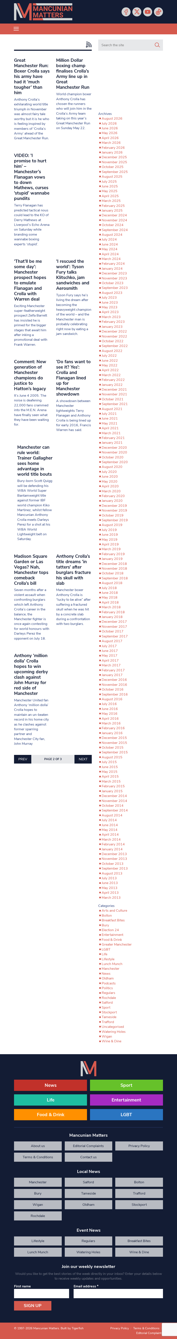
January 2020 (112, 500)
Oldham (108, 978)
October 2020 (112, 457)
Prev (22, 759)
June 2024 (110, 244)
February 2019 (113, 554)
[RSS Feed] (88, 45)
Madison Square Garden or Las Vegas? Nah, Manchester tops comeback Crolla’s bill (31, 569)
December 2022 (114, 331)
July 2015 (109, 762)
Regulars (108, 992)
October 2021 (112, 399)
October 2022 (112, 341)
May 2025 (109, 191)
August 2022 (112, 351)
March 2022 (111, 375)
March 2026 (111, 142)
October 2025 (112, 167)
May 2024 (109, 249)
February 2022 (113, 379)
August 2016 (112, 699)
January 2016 (112, 733)
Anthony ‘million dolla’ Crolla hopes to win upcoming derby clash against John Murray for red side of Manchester (31, 674)
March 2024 (111, 259)
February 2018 (113, 612)
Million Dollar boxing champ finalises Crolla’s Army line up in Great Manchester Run (72, 73)
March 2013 (111, 897)
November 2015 (114, 742)
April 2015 (110, 776)
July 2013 (109, 878)
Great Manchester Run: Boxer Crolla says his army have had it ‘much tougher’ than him (32, 76)
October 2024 (112, 225)
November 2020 (114, 452)
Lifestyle (108, 959)
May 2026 (109, 133)
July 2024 (109, 239)
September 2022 (115, 346)
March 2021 (111, 433)
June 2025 (110, 186)
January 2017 (112, 675)
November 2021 (114, 394)
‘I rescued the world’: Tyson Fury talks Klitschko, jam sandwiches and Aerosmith (72, 274)
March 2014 (111, 839)
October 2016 (112, 689)
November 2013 (114, 858)
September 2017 (115, 636)
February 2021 (113, 438)
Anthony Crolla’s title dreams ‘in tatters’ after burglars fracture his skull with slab (73, 569)
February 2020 (113, 496)
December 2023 (114, 273)
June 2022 (110, 360)
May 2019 (109, 539)
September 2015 (115, 752)
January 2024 (112, 268)
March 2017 (111, 665)
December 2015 (114, 737)
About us (38, 1146)
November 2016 (114, 684)
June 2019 (110, 534)
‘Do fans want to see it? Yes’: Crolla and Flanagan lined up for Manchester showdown (73, 378)
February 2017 (113, 670)
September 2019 (115, 520)
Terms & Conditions (38, 1157)
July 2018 (109, 588)
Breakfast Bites (113, 920)
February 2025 (113, 205)
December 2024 (114, 215)
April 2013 (110, 892)
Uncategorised (113, 1026)
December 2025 (114, 157)
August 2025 (112, 176)
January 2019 (112, 558)
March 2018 (111, 607)
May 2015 (109, 771)
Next (83, 759)
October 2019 (112, 515)
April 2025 (110, 196)
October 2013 (112, 863)
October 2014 (112, 805)
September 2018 (115, 578)
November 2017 (114, 626)
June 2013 (110, 883)
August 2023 (112, 292)
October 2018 (112, 573)
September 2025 (115, 172)
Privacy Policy (139, 1146)
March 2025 (111, 200)
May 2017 (109, 655)
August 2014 (112, 815)
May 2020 (109, 481)
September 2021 (115, 404)
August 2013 (112, 873)
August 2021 (112, 409)
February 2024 (113, 263)
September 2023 (115, 287)
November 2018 (114, 568)
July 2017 (109, 646)
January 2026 (112, 152)
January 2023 (112, 326)
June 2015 (110, 767)
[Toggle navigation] (16, 29)
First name (22, 1286)
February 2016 (113, 728)
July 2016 (109, 704)
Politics (107, 988)
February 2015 (113, 786)
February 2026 (113, 147)
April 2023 (110, 312)
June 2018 (110, 592)
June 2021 (110, 418)
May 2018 (109, 597)
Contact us (88, 1157)
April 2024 (110, 254)
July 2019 (109, 530)
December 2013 (114, 854)
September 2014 (115, 810)
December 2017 (114, 621)
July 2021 (109, 413)
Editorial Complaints (88, 1146)
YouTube (147, 11)
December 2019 (114, 505)
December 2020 (114, 447)
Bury (105, 925)
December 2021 (114, 389)
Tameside (109, 1017)
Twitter (136, 11)
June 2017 (110, 650)
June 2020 (110, 476)
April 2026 (110, 138)
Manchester (110, 968)
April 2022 (110, 370)
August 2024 (112, 234)
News (106, 973)
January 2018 (112, 617)
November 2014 (114, 801)
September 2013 (115, 868)
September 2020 (115, 462)
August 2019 (112, 525)
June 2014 (110, 825)
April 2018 (110, 602)
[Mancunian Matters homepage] (43, 11)
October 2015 (112, 747)
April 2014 (110, 834)
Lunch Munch (112, 964)
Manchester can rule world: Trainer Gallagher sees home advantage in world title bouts (34, 460)
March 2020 (111, 491)
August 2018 (112, 583)
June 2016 (110, 709)
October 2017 (112, 631)
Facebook (126, 11)
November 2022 (114, 336)
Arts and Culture (114, 910)
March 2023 (111, 317)
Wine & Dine (111, 1041)
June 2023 (110, 302)
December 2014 (114, 796)
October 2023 (112, 283)
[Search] (157, 45)
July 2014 (109, 820)
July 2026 (109, 123)
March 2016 (111, 723)
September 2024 (115, 230)
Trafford (108, 1022)
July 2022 (109, 355)
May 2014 (109, 829)
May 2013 (109, 888)
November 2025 (114, 162)
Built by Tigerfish (72, 1328)
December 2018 (114, 563)
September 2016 (115, 694)
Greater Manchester (117, 944)
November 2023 (114, 278)
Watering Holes (114, 1031)
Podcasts (109, 983)
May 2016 (109, 713)
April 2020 (110, 486)
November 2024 (114, 220)
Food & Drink (112, 939)
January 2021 (112, 442)
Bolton (107, 915)
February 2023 (113, 321)
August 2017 (112, 641)
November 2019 (114, 510)
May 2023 (109, 307)
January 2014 (112, 849)
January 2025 (112, 210)
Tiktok (158, 11)
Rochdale (109, 997)
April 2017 (110, 660)
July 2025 (109, 181)
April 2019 (110, 544)
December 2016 (114, 679)
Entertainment (112, 934)
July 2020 (109, 471)
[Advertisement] (130, 83)
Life (104, 954)
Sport (106, 1007)
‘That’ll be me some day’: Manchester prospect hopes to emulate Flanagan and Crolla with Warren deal (30, 280)
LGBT (106, 949)
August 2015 (112, 757)
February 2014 (113, 844)
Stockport (109, 1012)
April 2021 (110, 428)
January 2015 (112, 791)
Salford (107, 1002)
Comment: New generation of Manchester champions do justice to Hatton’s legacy (30, 375)
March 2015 (111, 781)
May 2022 (109, 365)
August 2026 (112, 118)
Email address (86, 1286)
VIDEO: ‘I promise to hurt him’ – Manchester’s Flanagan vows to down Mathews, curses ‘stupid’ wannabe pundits (31, 177)
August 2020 (112, 466)
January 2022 (112, 384)
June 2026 (110, 128)
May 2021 (109, 423)
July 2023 (109, 297)
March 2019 (111, 549)
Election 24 (110, 930)
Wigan (107, 1036)
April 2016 (110, 718)
